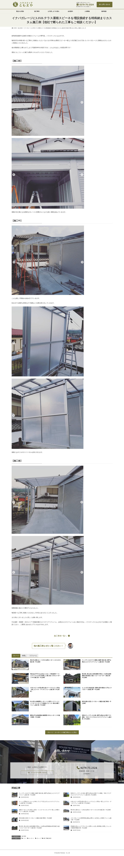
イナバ (24, 838)
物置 (44, 838)
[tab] (16, 655)
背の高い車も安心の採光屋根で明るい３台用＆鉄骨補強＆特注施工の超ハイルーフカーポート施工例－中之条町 (96, 675)
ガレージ (39, 838)
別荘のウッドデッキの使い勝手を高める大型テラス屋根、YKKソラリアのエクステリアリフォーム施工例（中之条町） (97, 717)
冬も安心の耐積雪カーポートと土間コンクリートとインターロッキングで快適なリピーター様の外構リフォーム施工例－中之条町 (44, 703)
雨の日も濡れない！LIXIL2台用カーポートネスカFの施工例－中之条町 (91, 809)
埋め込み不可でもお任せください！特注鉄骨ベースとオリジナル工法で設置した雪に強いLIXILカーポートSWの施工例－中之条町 (45, 675)
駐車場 (49, 838)
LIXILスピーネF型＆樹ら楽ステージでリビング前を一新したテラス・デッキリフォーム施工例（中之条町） (45, 689)
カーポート (31, 838)
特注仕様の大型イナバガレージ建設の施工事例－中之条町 (35, 818)
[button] (62, 635)
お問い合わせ (105, 4)
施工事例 (24, 836)
